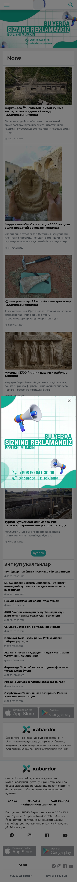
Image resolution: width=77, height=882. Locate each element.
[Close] (69, 400)
